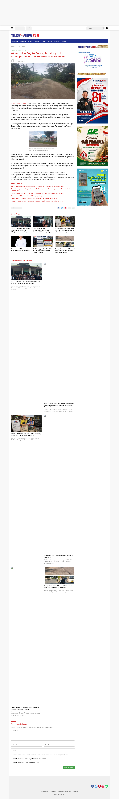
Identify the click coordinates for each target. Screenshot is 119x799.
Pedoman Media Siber (64, 792)
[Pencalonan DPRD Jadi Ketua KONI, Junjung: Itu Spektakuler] (21, 241)
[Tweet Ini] (62, 208)
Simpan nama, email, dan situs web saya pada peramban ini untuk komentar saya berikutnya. (41, 755)
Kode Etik (53, 792)
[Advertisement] (56, 13)
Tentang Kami (20, 28)
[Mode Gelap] (107, 28)
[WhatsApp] (106, 786)
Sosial (50, 41)
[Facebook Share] (58, 208)
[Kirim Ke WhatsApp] (73, 208)
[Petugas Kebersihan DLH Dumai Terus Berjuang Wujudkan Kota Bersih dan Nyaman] (65, 241)
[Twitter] (96, 786)
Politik (43, 41)
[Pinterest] (99, 786)
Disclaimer (44, 792)
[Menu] (12, 28)
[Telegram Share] (69, 208)
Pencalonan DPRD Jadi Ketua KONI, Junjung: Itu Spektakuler (29, 196)
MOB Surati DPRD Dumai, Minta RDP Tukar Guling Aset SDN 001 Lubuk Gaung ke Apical (37, 193)
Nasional (23, 41)
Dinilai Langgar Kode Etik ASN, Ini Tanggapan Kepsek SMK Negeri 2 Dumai (34, 198)
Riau (63, 41)
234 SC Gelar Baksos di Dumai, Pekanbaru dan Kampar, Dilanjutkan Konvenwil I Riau (37, 186)
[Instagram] (102, 786)
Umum (30, 41)
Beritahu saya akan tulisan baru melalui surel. (26, 763)
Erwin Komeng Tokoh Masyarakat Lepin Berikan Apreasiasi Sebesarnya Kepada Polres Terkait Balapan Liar (40, 189)
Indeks (29, 28)
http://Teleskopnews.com (20, 103)
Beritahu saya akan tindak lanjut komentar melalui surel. (29, 759)
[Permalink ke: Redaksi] (12, 60)
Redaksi (17, 60)
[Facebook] (92, 786)
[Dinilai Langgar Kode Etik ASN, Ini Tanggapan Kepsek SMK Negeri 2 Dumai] (43, 241)
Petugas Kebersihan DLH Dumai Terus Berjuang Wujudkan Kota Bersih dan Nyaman (37, 201)
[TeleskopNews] (25, 35)
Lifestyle (56, 41)
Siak (15, 50)
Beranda (15, 41)
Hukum (37, 41)
